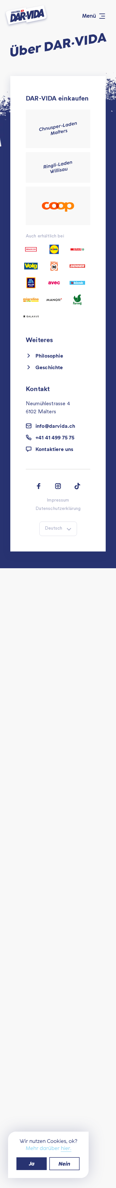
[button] (58, 449)
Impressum (58, 500)
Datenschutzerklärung (58, 509)
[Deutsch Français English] (58, 529)
